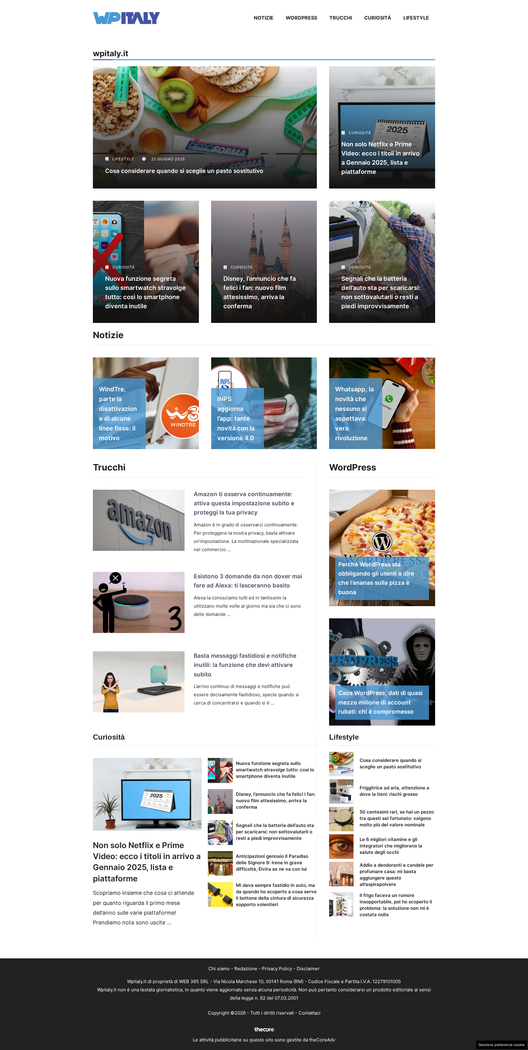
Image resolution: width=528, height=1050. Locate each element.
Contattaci (310, 1013)
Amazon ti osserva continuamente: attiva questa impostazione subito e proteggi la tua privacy (244, 503)
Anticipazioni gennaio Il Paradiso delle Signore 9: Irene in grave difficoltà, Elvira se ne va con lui (272, 862)
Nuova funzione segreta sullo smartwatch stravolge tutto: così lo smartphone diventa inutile (275, 769)
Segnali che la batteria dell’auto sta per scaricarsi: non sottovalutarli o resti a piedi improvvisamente (275, 831)
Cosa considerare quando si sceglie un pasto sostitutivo (184, 170)
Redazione (245, 968)
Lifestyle (416, 18)
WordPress (301, 18)
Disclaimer (308, 968)
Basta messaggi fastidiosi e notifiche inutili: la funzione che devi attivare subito (245, 665)
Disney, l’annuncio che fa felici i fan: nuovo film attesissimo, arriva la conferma (275, 800)
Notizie (263, 18)
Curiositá (377, 18)
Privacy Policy (277, 968)
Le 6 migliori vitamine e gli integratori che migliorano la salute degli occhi (391, 845)
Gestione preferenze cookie (502, 1045)
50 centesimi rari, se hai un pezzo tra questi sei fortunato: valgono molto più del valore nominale (397, 818)
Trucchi (340, 18)
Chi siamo (219, 968)
